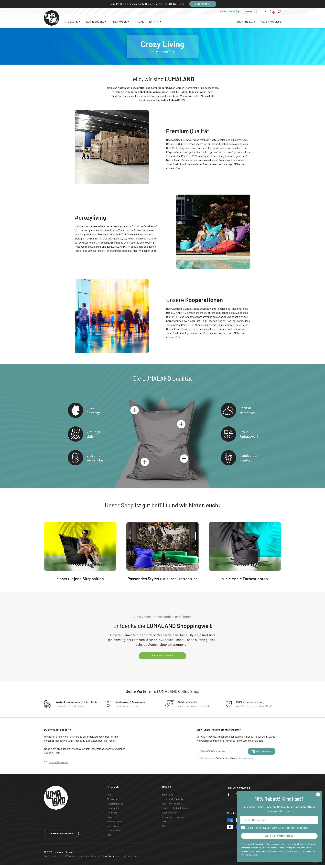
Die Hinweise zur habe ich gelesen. (226, 758)
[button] (272, 11)
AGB (164, 821)
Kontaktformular (58, 761)
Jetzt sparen (202, 4)
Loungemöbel (114, 808)
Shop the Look (246, 21)
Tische (139, 21)
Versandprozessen (54, 740)
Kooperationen (114, 821)
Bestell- (109, 736)
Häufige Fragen (106, 740)
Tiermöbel (112, 812)
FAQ (109, 834)
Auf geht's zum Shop (162, 655)
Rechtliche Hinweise (172, 803)
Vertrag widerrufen (61, 833)
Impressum (167, 794)
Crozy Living (113, 825)
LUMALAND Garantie (172, 799)
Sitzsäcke (112, 799)
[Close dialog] (318, 794)
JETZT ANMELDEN (279, 836)
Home (110, 794)
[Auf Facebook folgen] (228, 794)
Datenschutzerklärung (226, 758)
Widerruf (166, 825)
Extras (110, 817)
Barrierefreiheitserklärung (175, 808)
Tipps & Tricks (114, 830)
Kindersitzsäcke (115, 803)
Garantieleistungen (93, 736)
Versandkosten (169, 812)
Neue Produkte (270, 21)
